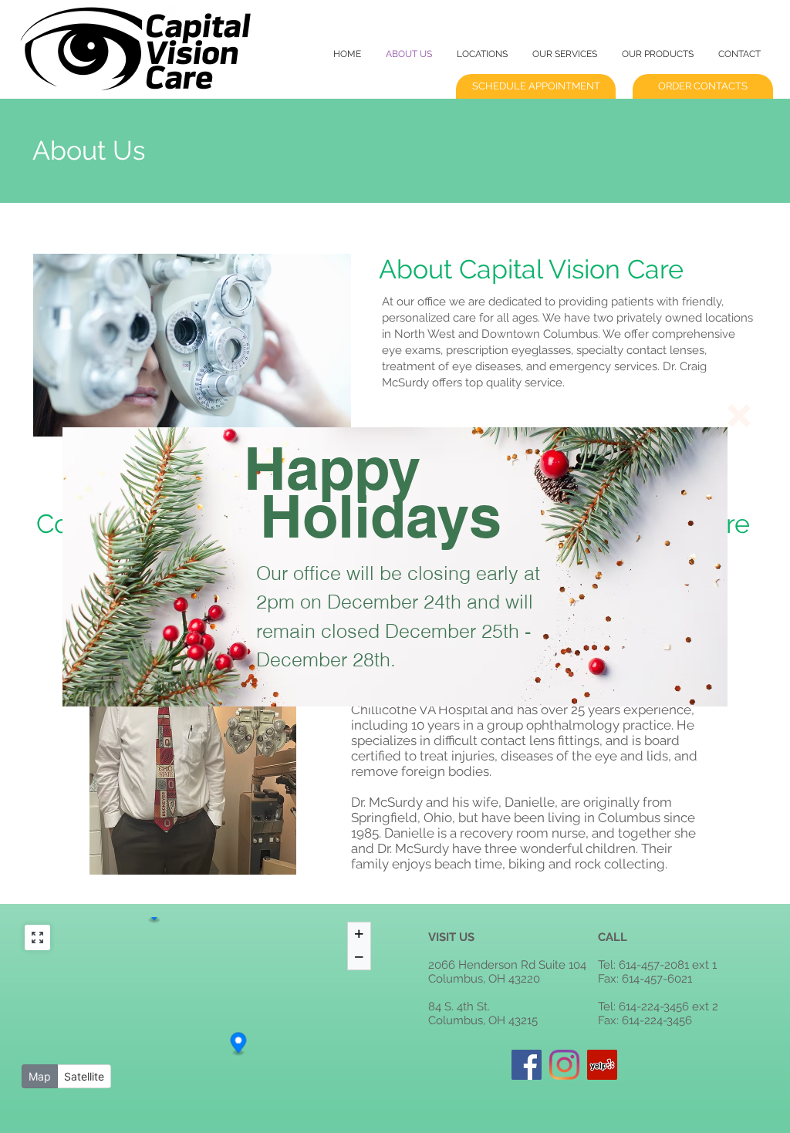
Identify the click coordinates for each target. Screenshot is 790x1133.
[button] (739, 415)
